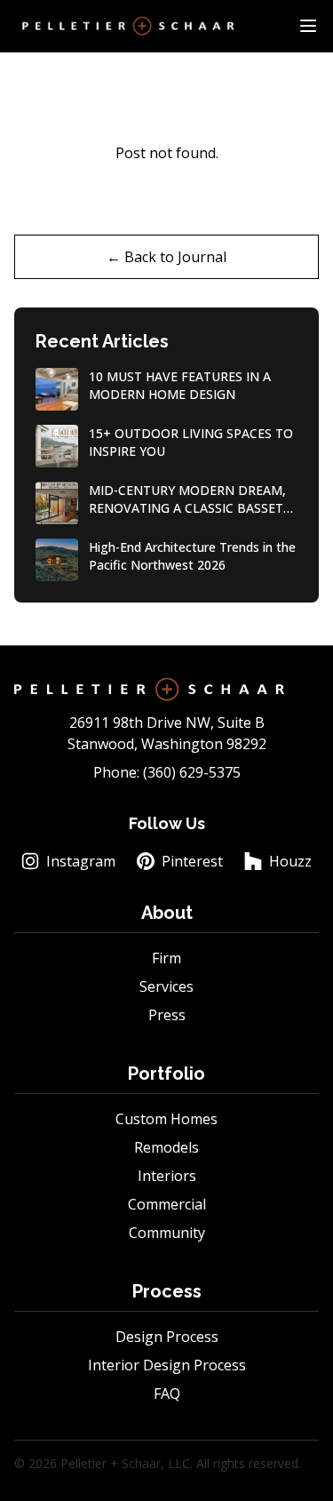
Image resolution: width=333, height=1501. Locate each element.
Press (167, 1015)
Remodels (166, 1147)
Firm (166, 958)
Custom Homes (166, 1119)
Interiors (167, 1176)
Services (166, 986)
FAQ (167, 1393)
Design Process (166, 1336)
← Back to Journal (166, 257)
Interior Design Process (167, 1365)
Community (167, 1232)
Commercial (167, 1204)
